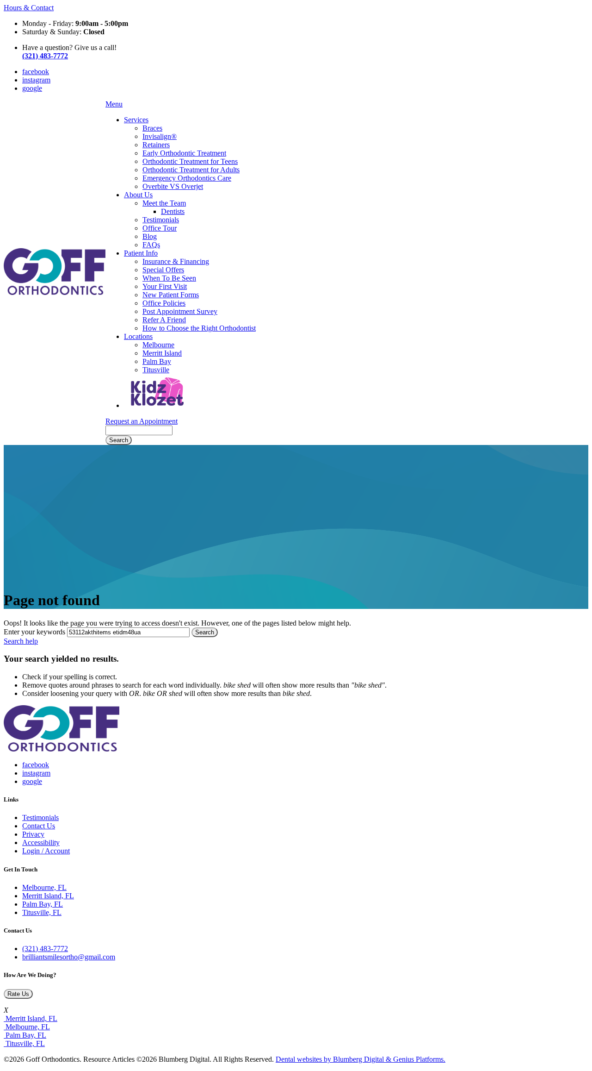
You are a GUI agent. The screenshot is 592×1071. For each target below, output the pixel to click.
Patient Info (141, 253)
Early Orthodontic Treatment (184, 153)
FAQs (151, 245)
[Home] (54, 292)
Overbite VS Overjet (172, 186)
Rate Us (18, 993)
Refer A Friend (164, 320)
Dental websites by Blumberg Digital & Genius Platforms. (360, 1059)
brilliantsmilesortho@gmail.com (68, 957)
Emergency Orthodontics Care (186, 178)
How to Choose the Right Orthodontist (199, 328)
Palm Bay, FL (42, 904)
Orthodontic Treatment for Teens (190, 161)
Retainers (156, 145)
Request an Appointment (141, 421)
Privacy (33, 834)
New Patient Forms (170, 295)
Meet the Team (164, 203)
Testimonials (160, 220)
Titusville (155, 370)
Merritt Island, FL (48, 896)
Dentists (173, 211)
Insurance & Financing (175, 261)
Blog (149, 236)
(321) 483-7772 (45, 948)
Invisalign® (159, 136)
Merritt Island (162, 353)
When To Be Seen (169, 278)
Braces (152, 128)
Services (136, 120)
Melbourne (158, 345)
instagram (36, 80)
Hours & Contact (29, 8)
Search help (21, 641)
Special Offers (163, 270)
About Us (138, 195)
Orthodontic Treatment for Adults (191, 170)
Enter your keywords (34, 632)
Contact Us (38, 826)
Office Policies (163, 303)
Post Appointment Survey (179, 311)
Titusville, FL (42, 912)
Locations (138, 336)
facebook (35, 71)
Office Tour (159, 228)
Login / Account (46, 851)
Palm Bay (156, 361)
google (32, 88)
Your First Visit (164, 286)
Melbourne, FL (44, 887)
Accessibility (41, 842)
